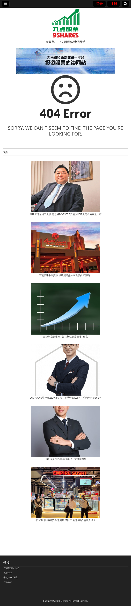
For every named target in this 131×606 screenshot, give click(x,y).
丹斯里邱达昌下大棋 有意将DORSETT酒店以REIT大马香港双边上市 (65, 214)
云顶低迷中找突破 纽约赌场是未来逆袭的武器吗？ (65, 275)
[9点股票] (65, 23)
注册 (113, 3)
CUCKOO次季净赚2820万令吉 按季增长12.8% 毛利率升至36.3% (65, 397)
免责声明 (7, 572)
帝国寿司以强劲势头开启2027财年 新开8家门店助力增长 (65, 520)
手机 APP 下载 (10, 577)
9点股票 (64, 600)
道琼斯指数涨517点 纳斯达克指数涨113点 (65, 336)
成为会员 (7, 582)
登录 (99, 3)
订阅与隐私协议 (11, 568)
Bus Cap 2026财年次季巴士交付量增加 (65, 459)
